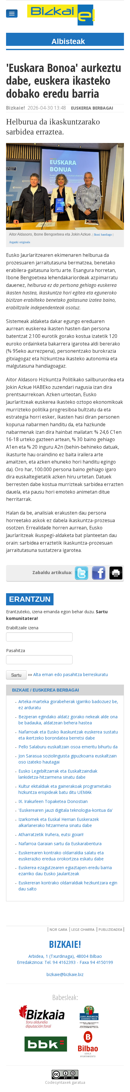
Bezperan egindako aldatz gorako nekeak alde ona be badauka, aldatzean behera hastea (68, 720)
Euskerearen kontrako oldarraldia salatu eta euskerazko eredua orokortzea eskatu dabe (61, 856)
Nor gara (58, 929)
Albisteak (68, 41)
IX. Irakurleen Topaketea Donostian (53, 801)
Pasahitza (15, 650)
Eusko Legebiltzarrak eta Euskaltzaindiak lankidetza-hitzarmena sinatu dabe (57, 774)
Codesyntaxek (58, 1082)
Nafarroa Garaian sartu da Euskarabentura (60, 843)
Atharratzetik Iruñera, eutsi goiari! (50, 834)
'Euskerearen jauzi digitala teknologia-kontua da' (65, 810)
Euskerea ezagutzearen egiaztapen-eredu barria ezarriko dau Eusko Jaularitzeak (65, 870)
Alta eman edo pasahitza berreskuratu (70, 674)
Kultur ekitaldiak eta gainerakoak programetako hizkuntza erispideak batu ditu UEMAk (64, 789)
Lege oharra (82, 929)
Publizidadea (110, 929)
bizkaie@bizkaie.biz (65, 974)
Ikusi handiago (103, 234)
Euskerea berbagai (92, 108)
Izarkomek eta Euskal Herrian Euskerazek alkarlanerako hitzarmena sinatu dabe (58, 822)
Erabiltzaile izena (22, 628)
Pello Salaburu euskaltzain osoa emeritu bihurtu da (68, 747)
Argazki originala (19, 242)
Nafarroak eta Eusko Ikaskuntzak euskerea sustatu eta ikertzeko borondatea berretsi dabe (68, 735)
